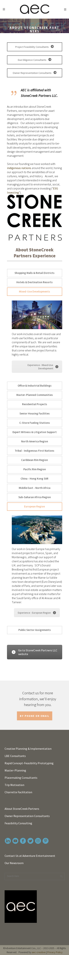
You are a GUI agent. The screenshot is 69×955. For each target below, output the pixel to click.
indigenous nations (19, 168)
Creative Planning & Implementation (28, 748)
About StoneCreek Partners (22, 809)
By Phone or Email (34, 716)
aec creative (39, 952)
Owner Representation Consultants (32, 73)
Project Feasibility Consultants (32, 47)
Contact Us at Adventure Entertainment (30, 856)
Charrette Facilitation (18, 792)
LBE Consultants (15, 756)
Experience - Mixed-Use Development (40, 366)
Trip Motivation (14, 785)
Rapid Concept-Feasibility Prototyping (29, 763)
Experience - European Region (34, 612)
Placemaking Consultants (21, 777)
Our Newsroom (14, 863)
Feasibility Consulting (18, 823)
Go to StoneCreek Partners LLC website (37, 652)
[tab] (34, 273)
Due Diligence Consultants (32, 60)
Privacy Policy (55, 952)
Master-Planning (15, 770)
